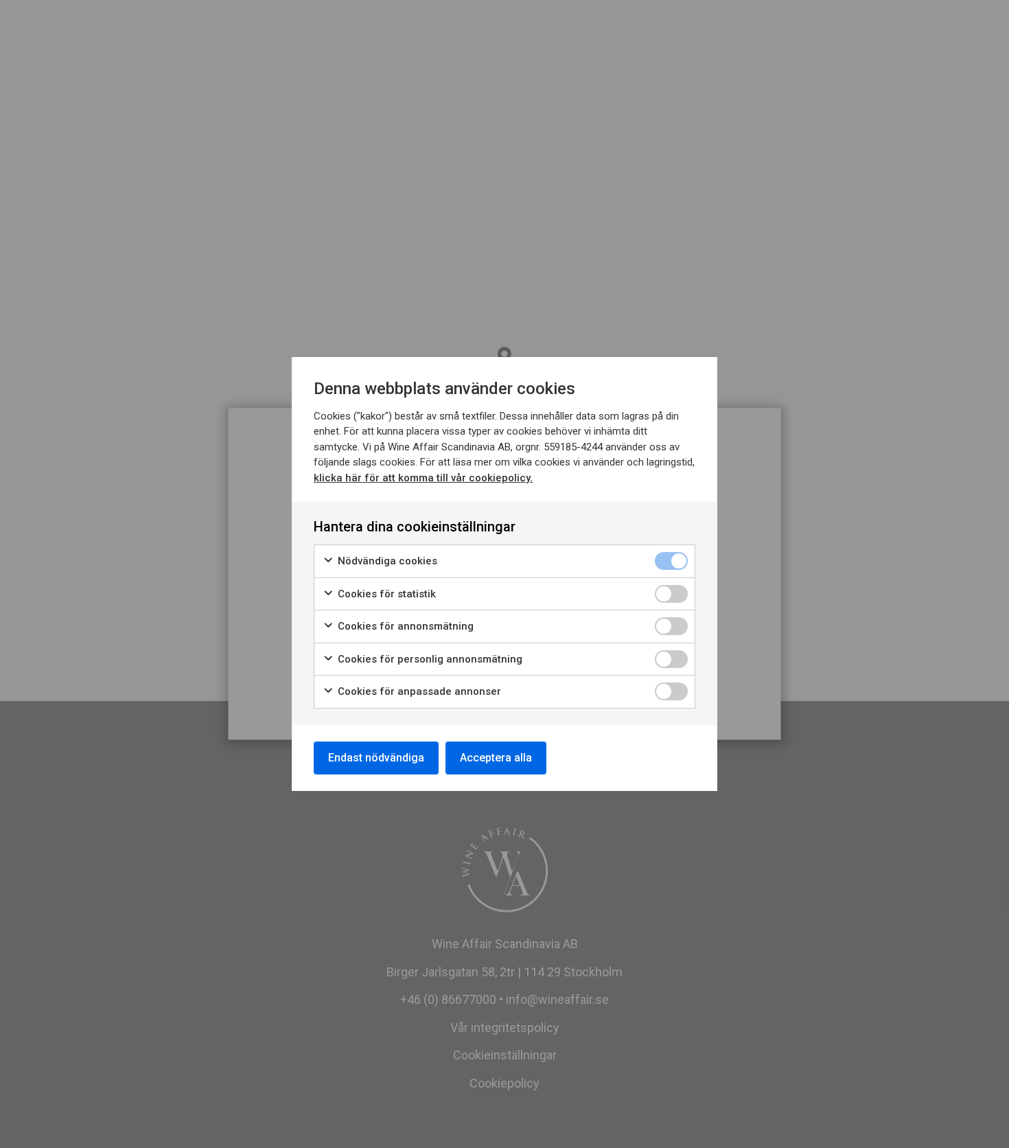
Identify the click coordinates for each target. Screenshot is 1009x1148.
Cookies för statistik (385, 594)
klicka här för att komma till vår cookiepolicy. (423, 478)
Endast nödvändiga (376, 757)
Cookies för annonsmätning (404, 626)
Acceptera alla (496, 757)
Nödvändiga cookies (386, 561)
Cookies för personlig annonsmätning (428, 659)
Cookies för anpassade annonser (418, 691)
